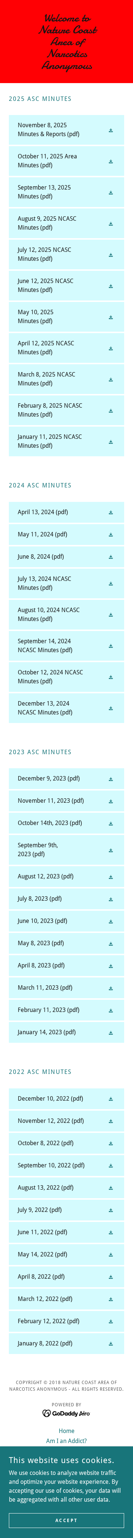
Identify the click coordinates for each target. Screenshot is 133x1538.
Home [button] (67, 1431)
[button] (17, 41)
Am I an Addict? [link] (66, 1441)
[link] (66, 41)
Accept (66, 1520)
